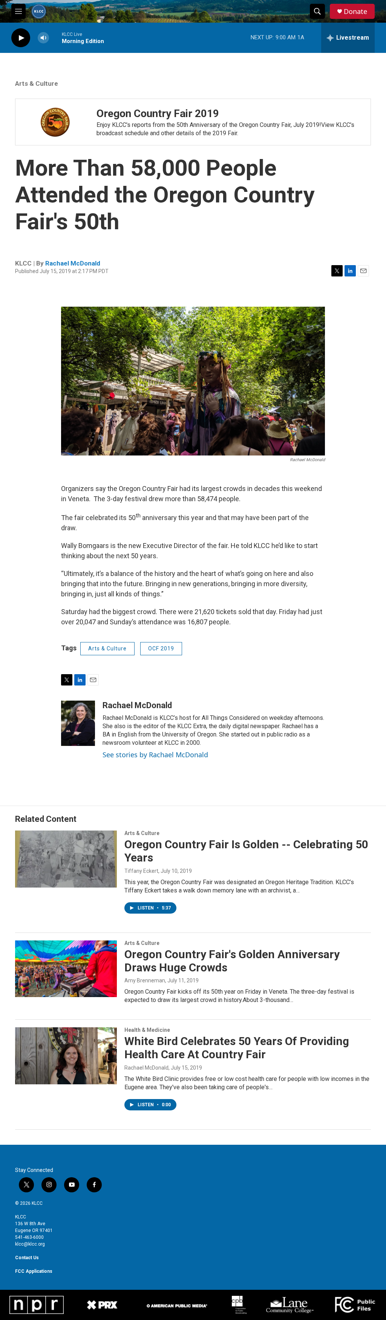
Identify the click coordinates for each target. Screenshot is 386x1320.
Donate (355, 11)
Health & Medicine (147, 1030)
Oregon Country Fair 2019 (157, 113)
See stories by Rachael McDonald (155, 754)
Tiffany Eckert (141, 871)
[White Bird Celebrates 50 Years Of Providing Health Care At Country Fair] (66, 1055)
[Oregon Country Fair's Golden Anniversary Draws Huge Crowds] (66, 968)
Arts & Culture (36, 83)
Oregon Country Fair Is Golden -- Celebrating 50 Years (246, 851)
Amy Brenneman (144, 980)
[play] (21, 38)
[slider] (55, 38)
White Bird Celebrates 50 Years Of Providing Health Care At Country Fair (236, 1047)
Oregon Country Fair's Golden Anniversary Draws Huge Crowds (232, 961)
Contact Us (27, 1257)
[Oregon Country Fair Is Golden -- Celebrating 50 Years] (66, 859)
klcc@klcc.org (30, 1244)
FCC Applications (33, 1271)
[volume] (43, 37)
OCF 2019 (161, 648)
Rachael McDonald (72, 263)
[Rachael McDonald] (78, 723)
